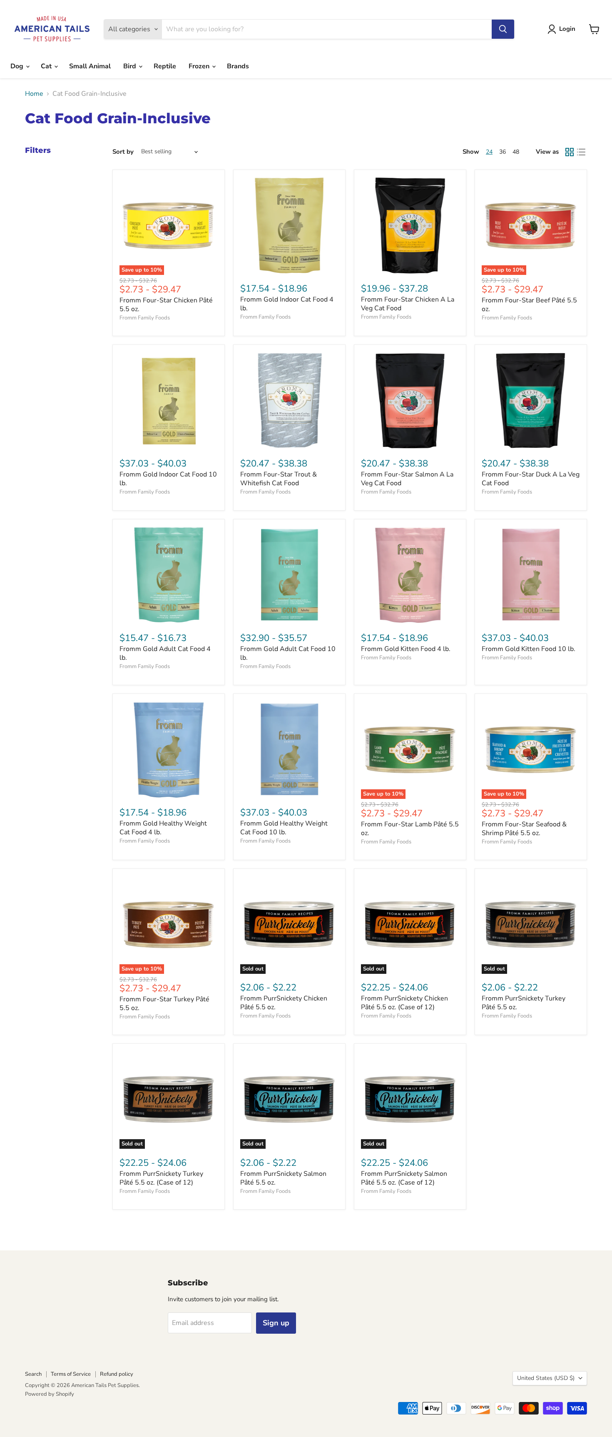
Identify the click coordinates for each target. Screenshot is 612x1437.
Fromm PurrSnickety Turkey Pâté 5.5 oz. (523, 1003)
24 (489, 152)
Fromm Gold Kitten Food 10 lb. (528, 649)
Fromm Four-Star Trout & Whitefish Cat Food (278, 479)
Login (567, 29)
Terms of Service (71, 1374)
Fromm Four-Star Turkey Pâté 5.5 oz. (164, 1004)
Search (33, 1374)
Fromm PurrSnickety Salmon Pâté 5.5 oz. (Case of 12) (404, 1178)
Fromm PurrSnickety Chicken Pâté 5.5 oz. (283, 1003)
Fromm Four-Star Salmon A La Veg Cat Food (407, 479)
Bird (130, 66)
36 (502, 152)
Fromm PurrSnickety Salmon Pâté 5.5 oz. (283, 1178)
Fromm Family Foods (144, 318)
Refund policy (116, 1374)
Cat (47, 66)
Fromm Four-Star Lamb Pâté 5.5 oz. (410, 829)
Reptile (165, 66)
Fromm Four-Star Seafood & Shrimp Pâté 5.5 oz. (524, 829)
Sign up (276, 1323)
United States (546, 1378)
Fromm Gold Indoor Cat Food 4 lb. (286, 304)
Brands (238, 66)
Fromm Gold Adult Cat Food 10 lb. (288, 653)
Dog (17, 66)
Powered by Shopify (49, 1394)
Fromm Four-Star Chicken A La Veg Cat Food (407, 304)
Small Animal (90, 66)
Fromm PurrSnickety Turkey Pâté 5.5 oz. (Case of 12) (161, 1178)
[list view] (581, 152)
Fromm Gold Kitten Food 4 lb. (405, 649)
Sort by (123, 151)
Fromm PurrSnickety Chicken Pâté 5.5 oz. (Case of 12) (404, 1003)
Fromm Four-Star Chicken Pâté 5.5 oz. (166, 305)
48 (515, 152)
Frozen (200, 66)
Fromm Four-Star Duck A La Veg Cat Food (531, 479)
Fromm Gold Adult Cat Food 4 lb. (165, 653)
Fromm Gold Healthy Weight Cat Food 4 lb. (163, 828)
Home (34, 93)
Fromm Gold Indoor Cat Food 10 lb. (168, 479)
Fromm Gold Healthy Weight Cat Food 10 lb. (284, 828)
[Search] (503, 29)
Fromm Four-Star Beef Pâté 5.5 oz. (529, 305)
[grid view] (569, 152)
